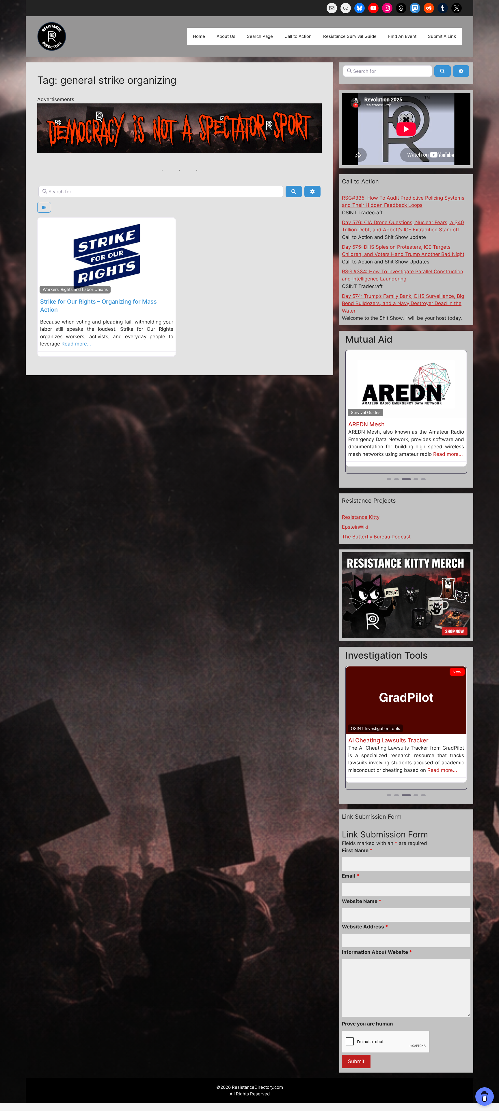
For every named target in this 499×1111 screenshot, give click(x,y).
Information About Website (377, 952)
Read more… (76, 344)
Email (350, 876)
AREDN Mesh (366, 424)
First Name (357, 850)
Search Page (260, 36)
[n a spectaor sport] (179, 151)
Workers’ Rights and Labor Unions (75, 289)
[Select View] (44, 207)
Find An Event (402, 36)
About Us (226, 36)
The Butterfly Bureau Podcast (376, 537)
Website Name (361, 901)
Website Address (365, 927)
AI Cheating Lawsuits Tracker (388, 740)
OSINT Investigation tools (375, 728)
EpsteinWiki (355, 527)
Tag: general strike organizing (106, 80)
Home (199, 36)
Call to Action (298, 36)
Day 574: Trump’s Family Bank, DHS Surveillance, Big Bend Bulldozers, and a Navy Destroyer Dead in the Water (403, 303)
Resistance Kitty (360, 517)
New (457, 671)
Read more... (448, 454)
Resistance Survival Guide (350, 36)
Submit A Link (442, 36)
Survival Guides (365, 412)
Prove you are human (367, 1024)
